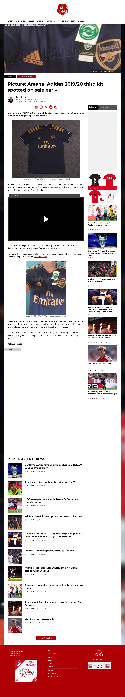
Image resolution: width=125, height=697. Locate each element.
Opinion (40, 21)
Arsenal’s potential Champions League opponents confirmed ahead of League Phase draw (54, 535)
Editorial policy (77, 21)
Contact (65, 21)
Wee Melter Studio (16, 655)
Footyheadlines (40, 257)
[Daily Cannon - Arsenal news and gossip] (62, 10)
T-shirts (48, 21)
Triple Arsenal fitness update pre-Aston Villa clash (54, 516)
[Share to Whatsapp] (46, 107)
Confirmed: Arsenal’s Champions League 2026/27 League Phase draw (101, 253)
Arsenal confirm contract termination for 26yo (51, 482)
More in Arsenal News (26, 459)
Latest (10, 21)
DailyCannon (31, 622)
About (56, 21)
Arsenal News (21, 21)
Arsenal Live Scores (16, 651)
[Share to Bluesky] (41, 107)
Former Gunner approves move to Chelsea (49, 550)
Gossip (31, 21)
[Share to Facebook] (36, 107)
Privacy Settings (54, 676)
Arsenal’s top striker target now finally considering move (101, 224)
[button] (119, 21)
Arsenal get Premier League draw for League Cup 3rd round (102, 336)
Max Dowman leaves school (41, 619)
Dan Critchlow (21, 97)
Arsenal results (15, 653)
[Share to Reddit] (51, 107)
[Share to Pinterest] (56, 107)
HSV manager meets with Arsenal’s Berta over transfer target (102, 393)
